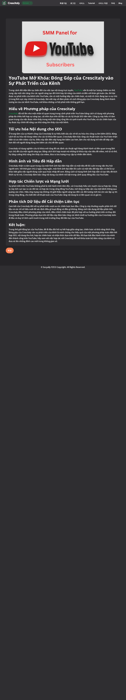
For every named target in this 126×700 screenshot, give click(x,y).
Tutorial (91, 3)
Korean (26, 3)
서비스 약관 (103, 3)
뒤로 (10, 250)
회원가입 (63, 3)
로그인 (73, 3)
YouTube (78, 90)
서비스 (81, 3)
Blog (120, 3)
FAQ (113, 3)
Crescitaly (13, 113)
